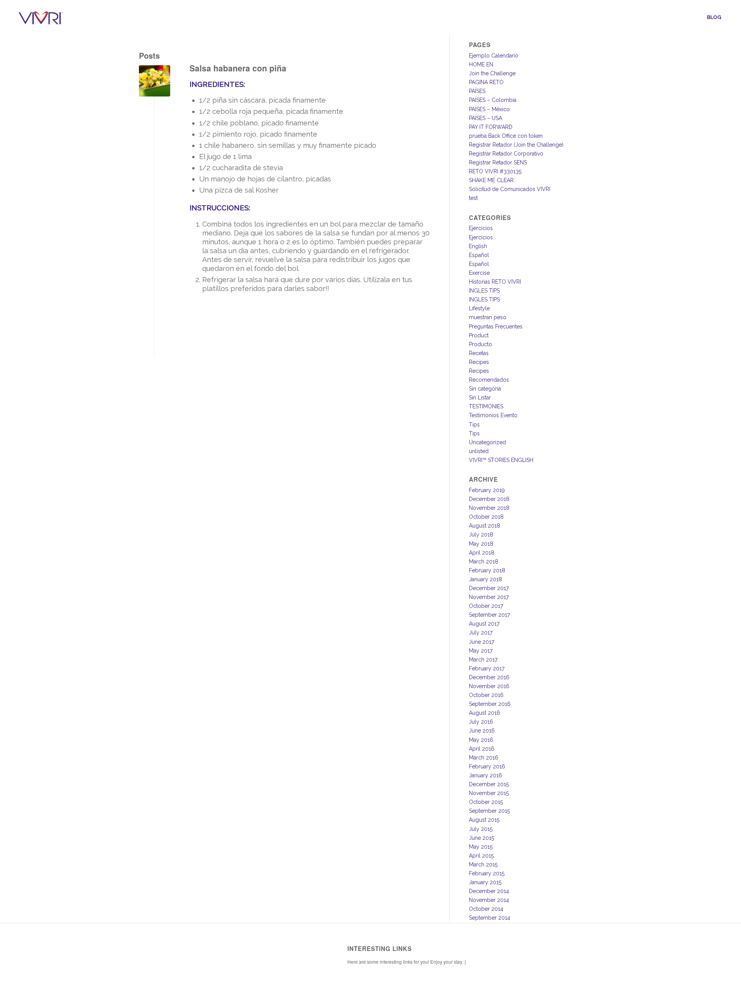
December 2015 (489, 784)
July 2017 (480, 632)
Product (479, 335)
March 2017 (483, 659)
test (473, 198)
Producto (480, 344)
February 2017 (486, 668)
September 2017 (489, 615)
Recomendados (489, 380)
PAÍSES (477, 91)
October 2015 (486, 802)
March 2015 (483, 864)
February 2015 (486, 873)
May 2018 (481, 544)
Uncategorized (487, 442)
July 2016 (481, 722)
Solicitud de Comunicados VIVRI (509, 189)
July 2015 (480, 829)
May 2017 (480, 651)
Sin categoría (485, 389)
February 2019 (487, 490)
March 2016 (483, 758)
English (478, 246)
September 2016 (490, 704)
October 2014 (486, 909)
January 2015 (485, 882)
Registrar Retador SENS (498, 162)
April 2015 (481, 856)
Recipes (479, 362)
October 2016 (486, 695)
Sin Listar (480, 397)
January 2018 (485, 579)
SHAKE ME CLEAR (491, 180)
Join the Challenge (492, 73)
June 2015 (481, 838)
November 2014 (489, 900)
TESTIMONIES (486, 406)
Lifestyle (479, 308)
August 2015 (484, 820)
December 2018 (489, 499)
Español (479, 255)
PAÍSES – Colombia (492, 100)
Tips (474, 424)
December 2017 (489, 588)
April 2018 (481, 553)
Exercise (479, 273)
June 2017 (481, 642)
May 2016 (481, 740)
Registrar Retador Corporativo (506, 154)
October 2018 (486, 517)
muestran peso (487, 317)
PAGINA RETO (486, 82)
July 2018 (481, 534)
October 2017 (486, 606)
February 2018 (487, 570)
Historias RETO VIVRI (495, 282)
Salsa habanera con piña (237, 68)
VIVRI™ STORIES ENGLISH (501, 460)
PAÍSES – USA (485, 118)
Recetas (479, 353)
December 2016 (489, 677)
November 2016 (489, 686)
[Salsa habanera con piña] (154, 80)
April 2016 (481, 749)
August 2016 (484, 713)
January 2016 (485, 775)
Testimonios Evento (493, 415)
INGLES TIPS (484, 291)
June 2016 (482, 730)
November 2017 (489, 597)
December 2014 (489, 891)
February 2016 (487, 766)
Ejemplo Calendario (493, 55)
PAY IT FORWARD (491, 127)
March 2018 (483, 561)
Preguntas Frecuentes (496, 326)
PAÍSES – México (489, 109)
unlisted (479, 451)
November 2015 (489, 793)
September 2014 (489, 918)
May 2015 (480, 847)
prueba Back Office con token (506, 136)
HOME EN (481, 64)
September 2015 (489, 811)
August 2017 (484, 624)
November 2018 (489, 508)
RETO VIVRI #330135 (495, 171)
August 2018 (484, 526)
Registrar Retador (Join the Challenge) (516, 145)
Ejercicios (481, 228)
